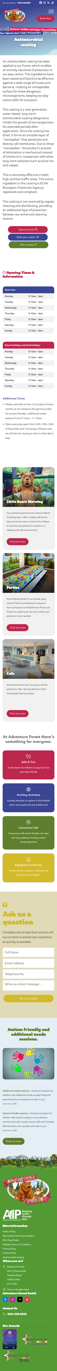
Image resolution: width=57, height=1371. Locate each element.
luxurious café (10, 1103)
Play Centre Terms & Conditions (18, 1235)
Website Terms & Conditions (17, 1244)
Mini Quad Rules (11, 1240)
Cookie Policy (9, 1252)
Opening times (26, 229)
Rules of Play (9, 1231)
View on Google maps (18, 1289)
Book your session (27, 237)
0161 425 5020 (24, 3)
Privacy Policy (9, 1248)
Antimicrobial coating (13, 1257)
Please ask (45, 607)
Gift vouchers (27, 244)
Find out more (17, 541)
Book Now (45, 18)
